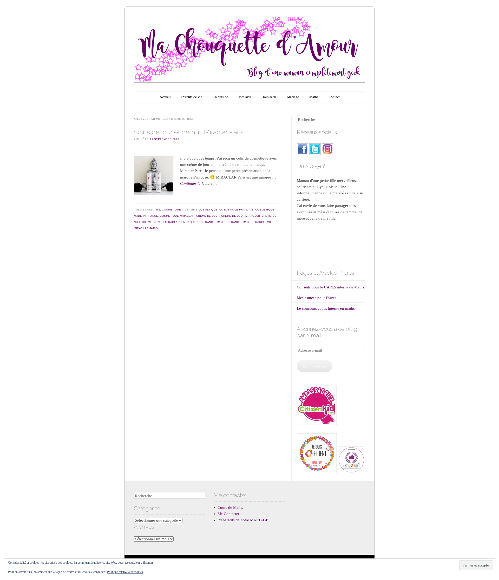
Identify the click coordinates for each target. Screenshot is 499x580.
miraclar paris (146, 228)
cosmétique (171, 209)
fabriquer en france (198, 222)
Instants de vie (191, 97)
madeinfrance (254, 222)
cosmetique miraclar (177, 215)
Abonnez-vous (314, 366)
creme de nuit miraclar (161, 222)
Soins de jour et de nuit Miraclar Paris (189, 132)
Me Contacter (228, 514)
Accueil (165, 97)
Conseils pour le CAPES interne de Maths (330, 287)
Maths (313, 97)
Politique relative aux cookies (125, 572)
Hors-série (269, 97)
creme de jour (208, 215)
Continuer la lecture (199, 183)
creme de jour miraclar (240, 215)
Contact (334, 97)
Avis (157, 209)
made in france (229, 222)
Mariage (293, 97)
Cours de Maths (230, 507)
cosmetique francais (236, 209)
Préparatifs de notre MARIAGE (243, 520)
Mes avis (244, 97)
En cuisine (220, 97)
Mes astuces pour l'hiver (316, 298)
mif (269, 222)
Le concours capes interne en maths (326, 308)
